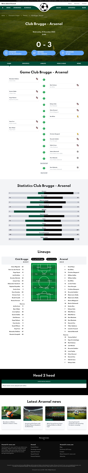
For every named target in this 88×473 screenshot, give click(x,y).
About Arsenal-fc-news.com (67, 454)
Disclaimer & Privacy (65, 449)
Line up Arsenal (51, 259)
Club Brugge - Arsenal (37, 15)
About (70, 3)
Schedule (27, 7)
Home (3, 15)
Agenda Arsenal (35, 451)
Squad (58, 7)
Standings (17, 7)
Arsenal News (34, 447)
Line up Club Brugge (37, 259)
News (8, 7)
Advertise (76, 3)
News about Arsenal (9, 3)
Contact (84, 3)
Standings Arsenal (36, 449)
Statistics (71, 7)
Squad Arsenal (35, 454)
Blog (84, 7)
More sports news (44, 438)
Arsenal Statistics (35, 456)
